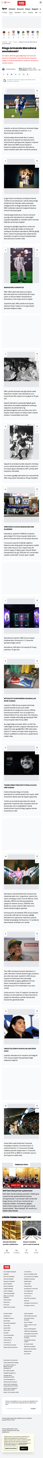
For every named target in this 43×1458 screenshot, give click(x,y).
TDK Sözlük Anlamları (30, 1316)
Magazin (35, 9)
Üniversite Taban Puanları (29, 1319)
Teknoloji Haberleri (9, 1293)
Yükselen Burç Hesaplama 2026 (9, 1376)
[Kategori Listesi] (40, 2)
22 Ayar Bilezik (8, 1338)
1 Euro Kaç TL (7, 1342)
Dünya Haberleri (8, 1286)
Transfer (4, 12)
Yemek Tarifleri (8, 1313)
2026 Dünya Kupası (30, 1298)
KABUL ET (24, 1448)
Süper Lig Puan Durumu (11, 1347)
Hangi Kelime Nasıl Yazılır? (29, 1341)
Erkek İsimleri (28, 1351)
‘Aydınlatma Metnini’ (10, 1445)
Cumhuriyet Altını (9, 1335)
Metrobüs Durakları (29, 1346)
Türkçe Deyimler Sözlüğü (11, 1362)
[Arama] (2, 2)
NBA (36, 12)
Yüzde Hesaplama (9, 1379)
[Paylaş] (37, 91)
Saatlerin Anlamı (9, 1318)
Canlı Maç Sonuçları (10, 1345)
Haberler (4, 42)
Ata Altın (6, 1333)
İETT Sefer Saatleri (9, 1370)
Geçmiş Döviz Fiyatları (10, 1382)
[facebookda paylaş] (3, 74)
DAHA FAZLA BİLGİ (11, 1448)
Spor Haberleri (8, 1284)
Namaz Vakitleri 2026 (30, 1274)
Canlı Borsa (27, 1272)
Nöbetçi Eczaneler (29, 1279)
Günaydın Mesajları (10, 1323)
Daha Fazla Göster (10, 1211)
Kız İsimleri (27, 1354)
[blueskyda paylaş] (11, 74)
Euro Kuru (6, 1305)
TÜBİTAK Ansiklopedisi (30, 1331)
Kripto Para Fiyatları (9, 1307)
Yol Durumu (27, 1296)
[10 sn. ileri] (37, 1177)
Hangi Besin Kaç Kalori (31, 1333)
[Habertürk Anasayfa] (22, 3)
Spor (4, 8)
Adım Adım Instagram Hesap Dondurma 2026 (11, 1385)
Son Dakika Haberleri (10, 1272)
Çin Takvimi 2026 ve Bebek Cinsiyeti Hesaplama (10, 1366)
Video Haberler (28, 1313)
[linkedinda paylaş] (15, 74)
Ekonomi (20, 9)
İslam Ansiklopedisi (30, 1329)
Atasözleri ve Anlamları (11, 1360)
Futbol (11, 12)
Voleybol (30, 12)
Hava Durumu (28, 1293)
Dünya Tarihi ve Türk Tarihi (30, 1325)
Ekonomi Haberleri (9, 1276)
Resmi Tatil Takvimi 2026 (11, 1392)
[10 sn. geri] (6, 1177)
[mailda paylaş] (23, 74)
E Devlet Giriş (28, 1286)
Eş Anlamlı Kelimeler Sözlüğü (30, 1337)
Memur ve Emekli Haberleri (9, 1296)
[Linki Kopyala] (27, 74)
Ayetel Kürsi (7, 1316)
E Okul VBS (27, 1284)
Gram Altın (7, 1325)
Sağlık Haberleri (8, 1288)
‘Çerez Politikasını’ (23, 1443)
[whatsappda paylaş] (19, 74)
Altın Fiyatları (7, 1300)
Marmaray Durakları (30, 1349)
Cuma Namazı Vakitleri (31, 1276)
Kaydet (33, 1409)
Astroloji (26, 1301)
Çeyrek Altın (7, 1328)
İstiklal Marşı (28, 1281)
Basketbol (18, 12)
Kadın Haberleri (8, 1291)
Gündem (12, 9)
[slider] (21, 1183)
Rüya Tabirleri (28, 1322)
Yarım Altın (7, 1330)
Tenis (24, 12)
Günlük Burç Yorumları (31, 1288)
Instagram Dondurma (31, 1303)
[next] (40, 1234)
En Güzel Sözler (28, 1344)
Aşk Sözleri (7, 1321)
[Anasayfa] (7, 1267)
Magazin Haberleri (9, 1281)
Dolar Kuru (7, 1302)
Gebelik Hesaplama (10, 1373)
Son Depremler (28, 1291)
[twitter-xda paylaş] (7, 74)
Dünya (27, 9)
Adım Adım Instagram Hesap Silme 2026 (10, 1389)
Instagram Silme (29, 1305)
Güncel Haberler (8, 1279)
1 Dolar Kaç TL (8, 1340)
